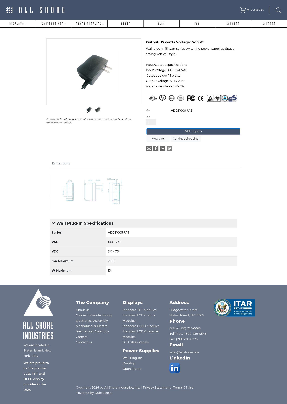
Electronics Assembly (92, 321)
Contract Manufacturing (94, 315)
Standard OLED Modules (141, 326)
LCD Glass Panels (136, 342)
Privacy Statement (157, 387)
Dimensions (61, 163)
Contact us (84, 342)
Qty (148, 116)
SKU (148, 109)
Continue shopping (185, 138)
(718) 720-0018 (190, 328)
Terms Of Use (183, 387)
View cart (158, 138)
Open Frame (132, 369)
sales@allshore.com (184, 352)
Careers (81, 337)
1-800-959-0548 (195, 334)
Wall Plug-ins (133, 358)
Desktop (129, 363)
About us (82, 310)
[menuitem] (18, 23)
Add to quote (193, 131)
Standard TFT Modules (140, 310)
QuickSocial (103, 393)
